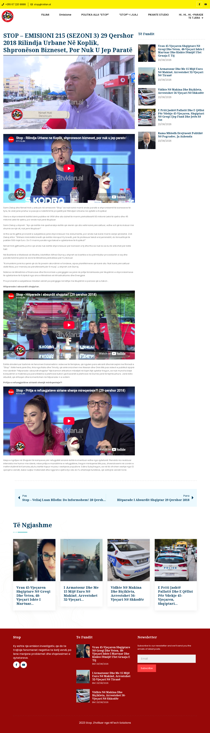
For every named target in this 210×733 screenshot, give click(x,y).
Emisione (65, 14)
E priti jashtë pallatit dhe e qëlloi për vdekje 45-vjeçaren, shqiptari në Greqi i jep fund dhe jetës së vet (181, 115)
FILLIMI (45, 14)
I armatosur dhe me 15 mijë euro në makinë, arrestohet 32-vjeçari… (81, 593)
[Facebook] (199, 4)
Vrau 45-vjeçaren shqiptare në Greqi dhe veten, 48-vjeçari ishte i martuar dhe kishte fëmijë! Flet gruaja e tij (181, 50)
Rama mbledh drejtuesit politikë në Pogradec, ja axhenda (180, 134)
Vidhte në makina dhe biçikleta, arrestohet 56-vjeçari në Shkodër (181, 91)
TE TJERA (194, 18)
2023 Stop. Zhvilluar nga (94, 723)
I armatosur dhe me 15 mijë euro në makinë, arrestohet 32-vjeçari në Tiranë (180, 72)
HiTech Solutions (120, 723)
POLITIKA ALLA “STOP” (95, 14)
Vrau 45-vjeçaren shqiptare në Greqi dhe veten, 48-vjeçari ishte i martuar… (33, 595)
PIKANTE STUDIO (158, 14)
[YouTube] (205, 4)
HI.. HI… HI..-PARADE (191, 14)
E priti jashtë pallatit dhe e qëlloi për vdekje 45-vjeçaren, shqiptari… (175, 595)
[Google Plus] (23, 665)
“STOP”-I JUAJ (128, 14)
